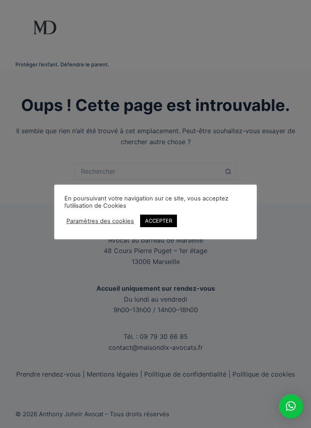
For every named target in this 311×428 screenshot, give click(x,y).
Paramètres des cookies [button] (100, 221)
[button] (291, 406)
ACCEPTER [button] (158, 220)
